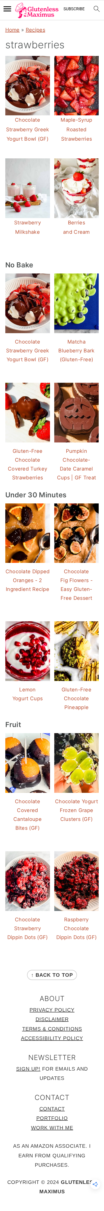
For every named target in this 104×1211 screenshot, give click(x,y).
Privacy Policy (52, 1010)
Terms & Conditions (52, 1029)
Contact (52, 1109)
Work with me (52, 1128)
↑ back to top (52, 975)
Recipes (35, 30)
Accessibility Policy (52, 1038)
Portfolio (52, 1118)
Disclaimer (52, 1019)
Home (12, 30)
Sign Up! (28, 1069)
